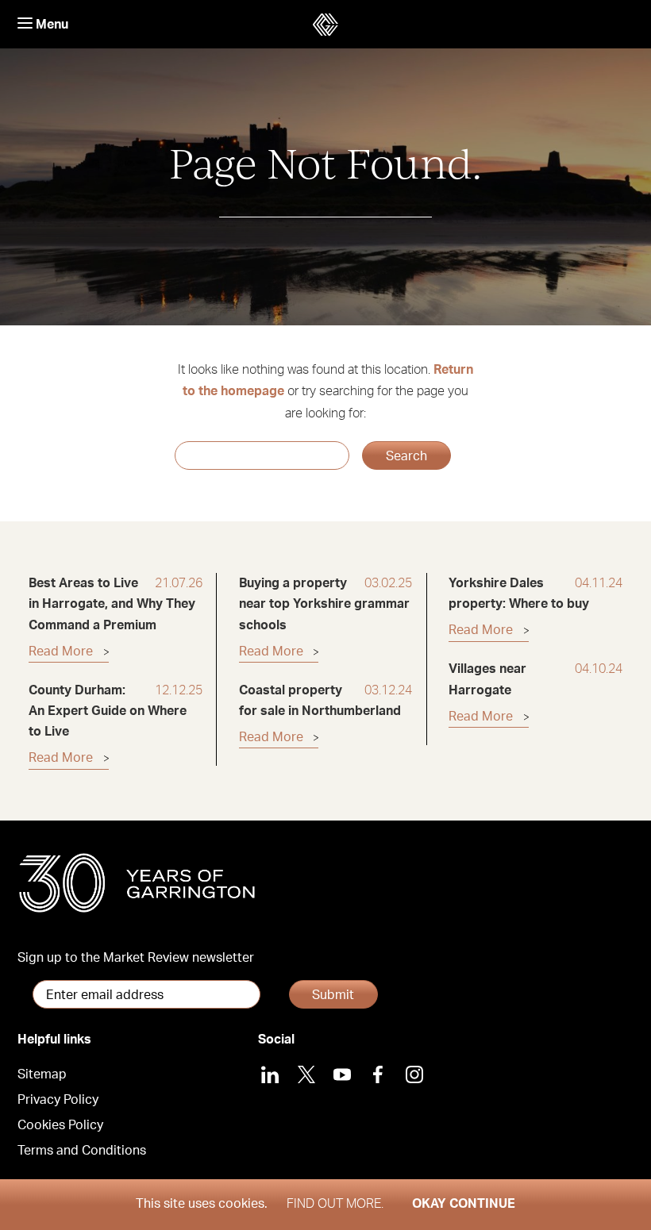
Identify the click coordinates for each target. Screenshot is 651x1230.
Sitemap (42, 1074)
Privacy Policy (57, 1100)
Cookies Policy (60, 1125)
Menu (50, 24)
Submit (333, 995)
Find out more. (335, 1203)
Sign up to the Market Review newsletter (135, 957)
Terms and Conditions (81, 1150)
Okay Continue (463, 1203)
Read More (61, 651)
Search (406, 456)
